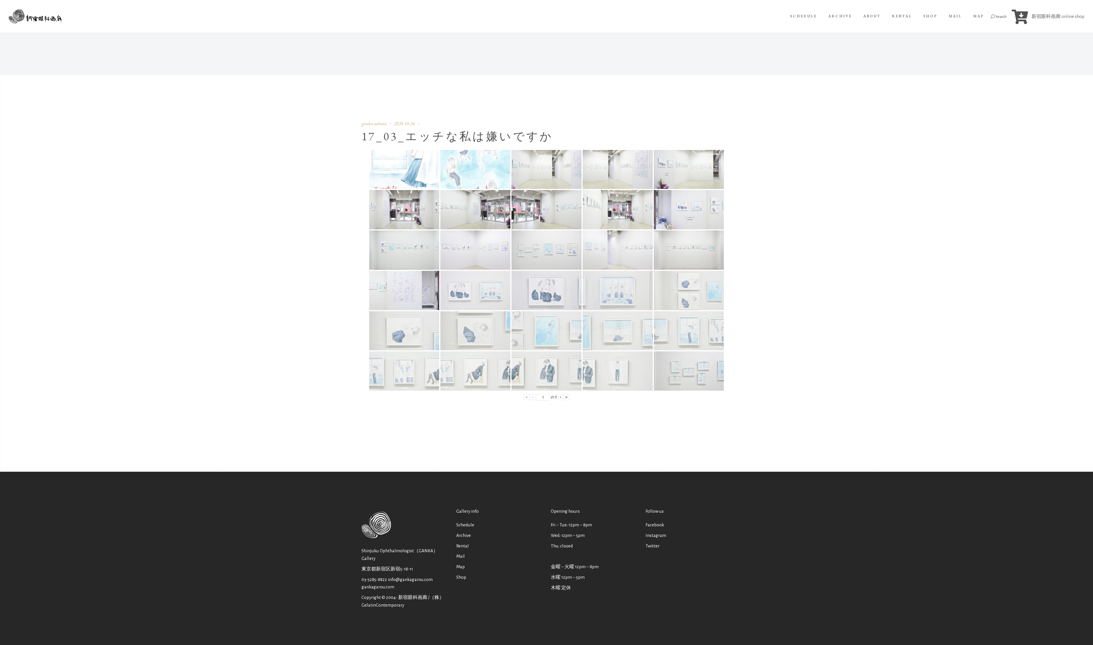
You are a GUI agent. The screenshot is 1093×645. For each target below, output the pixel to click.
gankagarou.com (377, 586)
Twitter (653, 545)
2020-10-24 (404, 123)
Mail (460, 556)
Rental (462, 545)
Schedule (465, 524)
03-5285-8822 (374, 579)
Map (460, 566)
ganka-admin (374, 123)
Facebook (655, 524)
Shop (461, 577)
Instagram (656, 535)
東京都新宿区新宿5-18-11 (387, 568)
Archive (463, 535)
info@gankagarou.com (410, 579)
